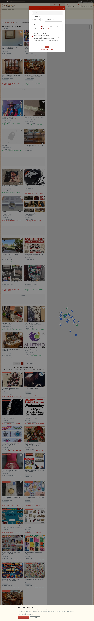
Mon (36, 26)
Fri (35, 28)
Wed (51, 26)
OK (23, 617)
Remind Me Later (44, 49)
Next (47, 47)
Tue (43, 26)
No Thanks (51, 49)
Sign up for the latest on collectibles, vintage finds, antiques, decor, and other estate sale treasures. (48, 38)
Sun (50, 28)
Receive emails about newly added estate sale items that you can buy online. (47, 34)
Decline (35, 617)
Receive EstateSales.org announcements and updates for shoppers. (46, 41)
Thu (58, 26)
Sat (43, 28)
